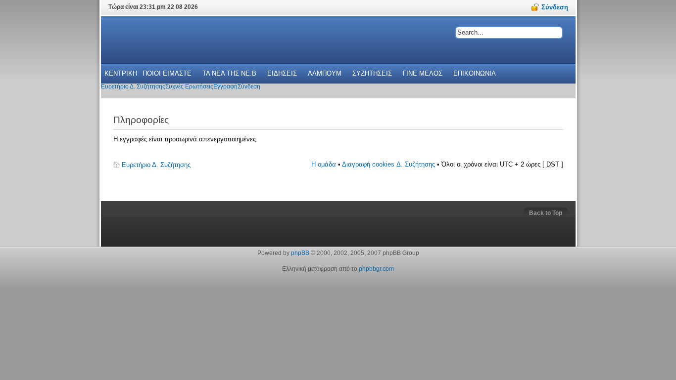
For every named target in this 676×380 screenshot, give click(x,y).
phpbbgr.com (376, 268)
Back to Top (545, 213)
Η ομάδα (323, 164)
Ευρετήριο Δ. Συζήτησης (156, 165)
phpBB (300, 253)
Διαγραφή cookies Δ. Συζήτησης (388, 164)
